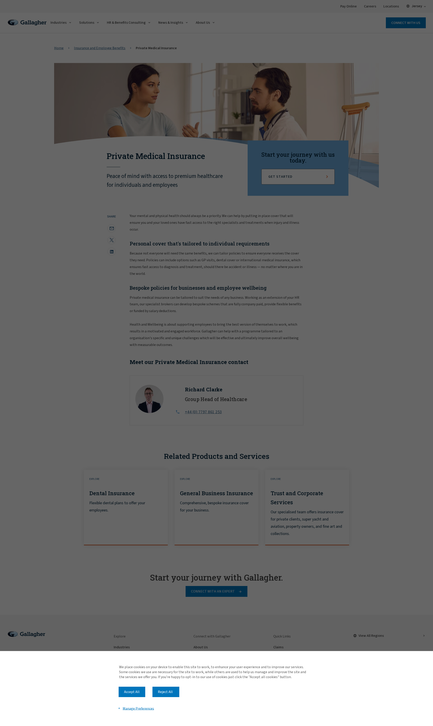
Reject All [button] (165, 691)
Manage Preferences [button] (138, 708)
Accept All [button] (132, 691)
